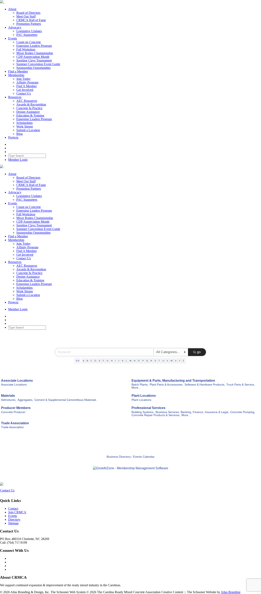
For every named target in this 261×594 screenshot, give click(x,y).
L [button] (126, 360)
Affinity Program (27, 82)
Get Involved (24, 89)
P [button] (143, 360)
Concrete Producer (13, 412)
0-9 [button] (77, 360)
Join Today (23, 78)
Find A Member (26, 86)
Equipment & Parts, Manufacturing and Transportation (173, 380)
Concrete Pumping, (242, 412)
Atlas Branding (230, 592)
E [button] (99, 360)
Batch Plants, (140, 384)
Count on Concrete (28, 42)
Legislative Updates (29, 31)
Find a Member (18, 71)
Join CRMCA (17, 512)
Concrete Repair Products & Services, (156, 415)
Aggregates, (25, 399)
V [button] (167, 360)
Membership (16, 75)
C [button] (91, 360)
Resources (14, 97)
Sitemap (13, 523)
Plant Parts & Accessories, (166, 384)
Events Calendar (144, 456)
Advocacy (14, 27)
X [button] (175, 360)
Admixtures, (8, 399)
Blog (19, 134)
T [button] (159, 360)
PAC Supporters (26, 34)
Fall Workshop (25, 49)
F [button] (103, 360)
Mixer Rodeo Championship (34, 53)
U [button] (163, 360)
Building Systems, (143, 412)
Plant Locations (144, 395)
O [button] (139, 360)
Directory (14, 519)
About (12, 9)
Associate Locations (17, 380)
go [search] (199, 352)
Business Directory (119, 456)
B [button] (87, 360)
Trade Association (15, 423)
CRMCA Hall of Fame (31, 20)
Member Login (18, 159)
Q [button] (147, 360)
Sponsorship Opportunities (33, 67)
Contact (13, 508)
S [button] (155, 360)
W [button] (171, 360)
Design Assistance (28, 112)
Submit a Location (28, 130)
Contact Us (23, 93)
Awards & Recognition (31, 104)
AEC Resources (26, 100)
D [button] (95, 360)
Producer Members (16, 408)
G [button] (107, 360)
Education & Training (30, 115)
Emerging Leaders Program (34, 45)
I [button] (115, 360)
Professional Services (148, 408)
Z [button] (183, 360)
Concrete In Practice (29, 108)
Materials (8, 395)
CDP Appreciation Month (32, 56)
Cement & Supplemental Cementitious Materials (65, 399)
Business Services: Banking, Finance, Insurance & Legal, (192, 412)
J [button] (118, 360)
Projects (13, 137)
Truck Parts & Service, (240, 384)
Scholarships (24, 123)
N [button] (134, 360)
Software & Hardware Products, (205, 384)
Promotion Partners (28, 23)
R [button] (151, 360)
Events (12, 38)
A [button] (83, 360)
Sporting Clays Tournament (34, 60)
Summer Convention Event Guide (38, 64)
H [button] (112, 360)
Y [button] (179, 360)
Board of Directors (28, 12)
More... (136, 387)
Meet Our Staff (26, 16)
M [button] (130, 360)
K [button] (122, 360)
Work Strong (24, 126)
